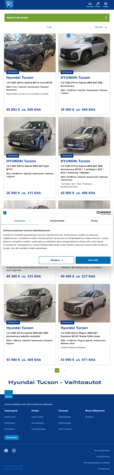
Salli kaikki (93, 260)
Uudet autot (9, 417)
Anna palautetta (102, 451)
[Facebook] (6, 450)
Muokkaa (55, 260)
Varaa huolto (37, 417)
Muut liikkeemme (95, 410)
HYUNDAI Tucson (75, 78)
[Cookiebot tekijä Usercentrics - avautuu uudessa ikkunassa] (98, 213)
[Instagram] (14, 450)
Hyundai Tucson (19, 78)
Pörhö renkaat (64, 429)
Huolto (35, 410)
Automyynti (11, 410)
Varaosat (63, 410)
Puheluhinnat (103, 457)
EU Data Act (104, 469)
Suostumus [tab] (19, 221)
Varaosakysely (64, 417)
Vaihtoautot (9, 423)
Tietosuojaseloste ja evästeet (96, 463)
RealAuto (89, 417)
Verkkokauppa (64, 423)
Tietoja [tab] (94, 221)
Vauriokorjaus (37, 423)
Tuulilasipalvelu (38, 429)
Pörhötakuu (9, 429)
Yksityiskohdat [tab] (57, 221)
